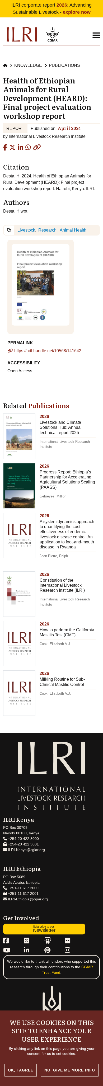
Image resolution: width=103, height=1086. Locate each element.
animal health (73, 230)
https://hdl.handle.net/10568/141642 (47, 351)
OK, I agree (20, 1070)
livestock (26, 230)
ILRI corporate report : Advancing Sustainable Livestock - (51, 8)
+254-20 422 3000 (23, 838)
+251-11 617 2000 (23, 888)
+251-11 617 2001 (23, 893)
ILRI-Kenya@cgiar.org (26, 850)
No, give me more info (69, 1070)
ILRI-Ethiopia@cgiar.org (27, 899)
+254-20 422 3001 (23, 844)
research (47, 230)
